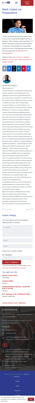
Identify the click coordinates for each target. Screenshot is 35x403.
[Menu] (16, 2)
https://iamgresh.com (7, 88)
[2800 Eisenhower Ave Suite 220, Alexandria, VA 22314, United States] (4, 338)
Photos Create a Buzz (10, 275)
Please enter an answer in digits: (12, 251)
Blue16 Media (10, 316)
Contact (17, 395)
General (4, 283)
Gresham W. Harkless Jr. (10, 85)
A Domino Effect (7, 281)
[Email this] (4, 68)
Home (17, 381)
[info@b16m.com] (4, 330)
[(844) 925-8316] (4, 333)
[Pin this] (23, 68)
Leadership (11, 296)
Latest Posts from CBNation (14, 303)
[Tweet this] (14, 68)
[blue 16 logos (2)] (6, 2)
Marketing (5, 277)
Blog (17, 386)
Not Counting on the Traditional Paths (16, 294)
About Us (17, 390)
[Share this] (9, 68)
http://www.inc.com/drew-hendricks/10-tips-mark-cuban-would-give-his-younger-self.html (17, 59)
